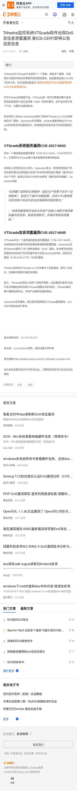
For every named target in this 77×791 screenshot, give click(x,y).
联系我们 (38, 744)
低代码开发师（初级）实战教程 (22, 694)
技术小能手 (9, 482)
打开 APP (65, 5)
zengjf (6, 575)
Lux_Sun (8, 447)
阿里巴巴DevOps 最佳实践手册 (22, 709)
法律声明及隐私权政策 (16, 767)
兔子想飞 (8, 597)
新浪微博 (22, 734)
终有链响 (8, 425)
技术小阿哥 (9, 465)
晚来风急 (8, 500)
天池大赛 (29, 753)
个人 (71, 22)
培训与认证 (41, 753)
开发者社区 (16, 753)
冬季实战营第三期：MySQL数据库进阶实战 (30, 701)
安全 (19, 384)
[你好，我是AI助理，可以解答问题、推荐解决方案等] (55, 14)
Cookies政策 (36, 767)
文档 (6, 753)
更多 (6, 719)
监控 (30, 384)
